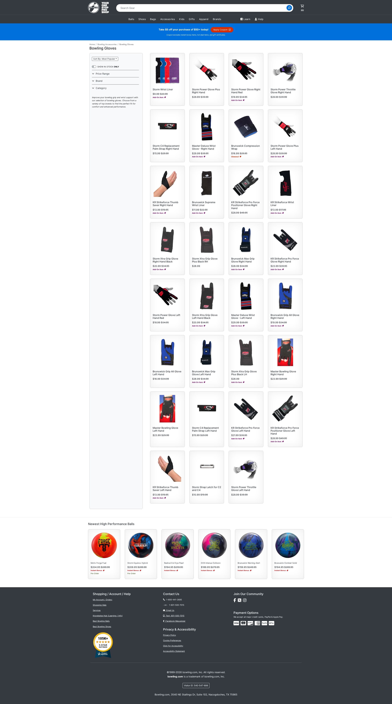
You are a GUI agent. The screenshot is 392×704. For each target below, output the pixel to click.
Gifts (192, 19)
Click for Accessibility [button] (173, 646)
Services (97, 610)
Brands (217, 19)
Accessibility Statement (174, 651)
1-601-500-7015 (176, 605)
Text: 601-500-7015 (174, 616)
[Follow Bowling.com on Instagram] (245, 601)
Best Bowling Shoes (102, 626)
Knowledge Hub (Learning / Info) (108, 616)
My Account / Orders (102, 600)
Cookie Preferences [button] (172, 640)
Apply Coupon (221, 29)
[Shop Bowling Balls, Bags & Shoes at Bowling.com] (98, 8)
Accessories (167, 19)
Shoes (142, 19)
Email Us (169, 610)
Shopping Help (99, 605)
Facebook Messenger (174, 621)
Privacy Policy (169, 635)
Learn (246, 19)
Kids (182, 19)
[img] (264, 623)
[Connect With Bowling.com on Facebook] (236, 601)
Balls (131, 19)
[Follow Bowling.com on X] (240, 601)
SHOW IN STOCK (108, 67)
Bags (153, 19)
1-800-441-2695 (173, 600)
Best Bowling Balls (101, 621)
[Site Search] (289, 8)
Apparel (204, 19)
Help (261, 19)
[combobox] (202, 8)
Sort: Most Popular (104, 58)
